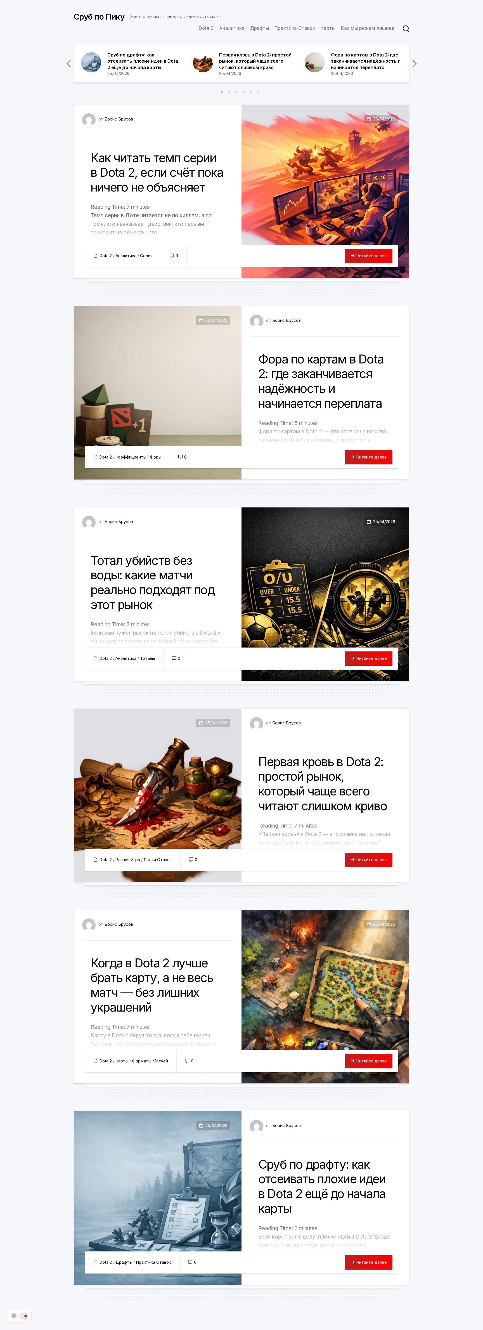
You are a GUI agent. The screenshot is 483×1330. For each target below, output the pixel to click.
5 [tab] (251, 92)
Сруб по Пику (99, 17)
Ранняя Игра (127, 859)
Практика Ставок (294, 28)
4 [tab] (243, 92)
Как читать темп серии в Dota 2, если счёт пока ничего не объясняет (157, 172)
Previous (69, 64)
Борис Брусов (119, 119)
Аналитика (232, 28)
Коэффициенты (130, 457)
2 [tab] (229, 92)
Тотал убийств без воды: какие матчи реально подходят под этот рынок (152, 582)
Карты (328, 28)
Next (414, 64)
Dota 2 (206, 28)
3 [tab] (236, 92)
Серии (146, 255)
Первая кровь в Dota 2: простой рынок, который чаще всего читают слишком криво (255, 61)
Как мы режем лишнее (367, 28)
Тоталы (147, 658)
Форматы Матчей (150, 1061)
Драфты (259, 28)
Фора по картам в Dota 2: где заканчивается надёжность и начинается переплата (366, 61)
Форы (155, 457)
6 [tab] (258, 92)
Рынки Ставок (158, 859)
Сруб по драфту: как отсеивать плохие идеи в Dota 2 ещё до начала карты (142, 61)
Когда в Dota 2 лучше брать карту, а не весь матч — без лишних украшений (152, 985)
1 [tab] (222, 92)
